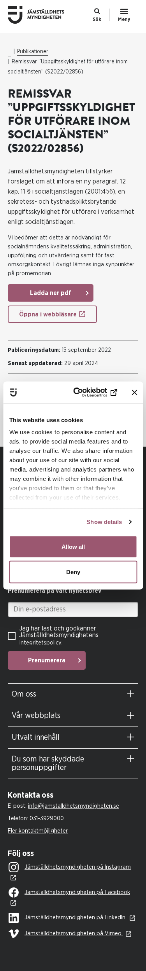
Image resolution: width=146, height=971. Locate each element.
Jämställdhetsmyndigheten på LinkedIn (76, 917)
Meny (124, 19)
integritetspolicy (40, 643)
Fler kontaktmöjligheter (38, 831)
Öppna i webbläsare (48, 314)
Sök (97, 19)
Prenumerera (46, 660)
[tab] (73, 694)
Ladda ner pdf (50, 293)
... (9, 51)
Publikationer (32, 51)
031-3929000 (47, 818)
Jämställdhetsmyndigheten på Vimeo (74, 933)
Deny (73, 572)
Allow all (73, 546)
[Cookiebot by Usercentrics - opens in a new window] (87, 393)
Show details (104, 522)
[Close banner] (134, 392)
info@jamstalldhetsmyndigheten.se (73, 806)
